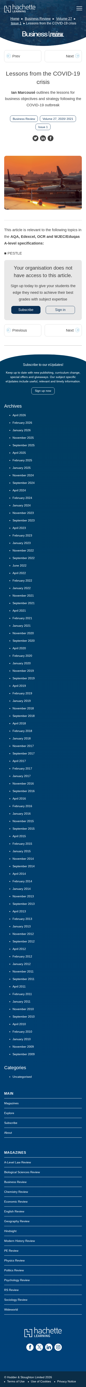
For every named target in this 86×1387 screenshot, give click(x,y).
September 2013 (24, 903)
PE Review (11, 1250)
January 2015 (22, 851)
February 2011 (22, 994)
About (8, 1132)
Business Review (38, 18)
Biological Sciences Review (22, 1172)
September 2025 (24, 445)
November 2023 (23, 513)
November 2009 (23, 1046)
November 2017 (23, 746)
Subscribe (25, 310)
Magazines (11, 1103)
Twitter (35, 138)
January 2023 (22, 543)
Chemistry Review (16, 1191)
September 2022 (24, 558)
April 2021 (19, 610)
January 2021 (22, 625)
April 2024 (19, 490)
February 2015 (22, 843)
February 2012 (22, 956)
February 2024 (22, 498)
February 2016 (22, 806)
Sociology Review (15, 1299)
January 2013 (22, 926)
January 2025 (22, 467)
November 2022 (23, 550)
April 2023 (19, 528)
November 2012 (23, 934)
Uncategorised (22, 1076)
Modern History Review (19, 1240)
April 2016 (19, 798)
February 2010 (22, 1031)
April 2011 (19, 986)
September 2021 (24, 603)
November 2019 (23, 670)
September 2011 (23, 979)
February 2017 (22, 768)
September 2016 (24, 791)
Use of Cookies (41, 1381)
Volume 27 (64, 18)
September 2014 (24, 866)
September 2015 (24, 828)
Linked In (43, 138)
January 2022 (22, 588)
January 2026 (22, 430)
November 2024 (23, 475)
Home (14, 18)
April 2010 (19, 1024)
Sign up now (43, 390)
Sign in (60, 310)
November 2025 (23, 437)
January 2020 (22, 663)
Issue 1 (16, 23)
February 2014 (22, 881)
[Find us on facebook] (30, 1347)
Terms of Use (16, 1381)
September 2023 (24, 520)
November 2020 (23, 633)
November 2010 (23, 1009)
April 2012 (19, 949)
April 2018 (19, 723)
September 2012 (24, 941)
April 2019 (19, 685)
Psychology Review (17, 1280)
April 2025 (19, 452)
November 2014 (23, 858)
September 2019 (24, 678)
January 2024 (22, 505)
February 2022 (22, 580)
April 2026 (19, 415)
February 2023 (22, 535)
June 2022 (20, 565)
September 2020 (24, 640)
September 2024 (24, 482)
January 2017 (22, 776)
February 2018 (22, 731)
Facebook (50, 138)
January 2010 (22, 1039)
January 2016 (22, 813)
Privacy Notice (66, 1381)
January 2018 (22, 738)
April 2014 (19, 873)
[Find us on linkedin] (48, 1347)
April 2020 (19, 648)
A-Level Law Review (17, 1162)
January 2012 (22, 964)
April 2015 (19, 836)
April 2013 (19, 911)
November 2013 (23, 896)
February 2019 (22, 693)
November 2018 (23, 708)
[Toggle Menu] (79, 8)
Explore (9, 1113)
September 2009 (24, 1054)
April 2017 (19, 761)
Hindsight (10, 1231)
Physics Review (14, 1260)
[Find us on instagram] (58, 1347)
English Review (14, 1211)
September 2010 (24, 1016)
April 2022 (19, 573)
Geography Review (16, 1221)
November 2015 (23, 821)
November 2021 (23, 595)
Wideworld (11, 1309)
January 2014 (22, 888)
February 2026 (22, 422)
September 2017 (24, 753)
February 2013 (22, 918)
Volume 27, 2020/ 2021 (58, 118)
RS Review (11, 1290)
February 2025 (22, 460)
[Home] (19, 8)
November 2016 (23, 783)
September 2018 (24, 716)
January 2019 (22, 700)
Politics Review (14, 1270)
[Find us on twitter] (39, 1347)
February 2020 (22, 655)
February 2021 (22, 618)
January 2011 (21, 1001)
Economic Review (16, 1201)
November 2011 (23, 971)
